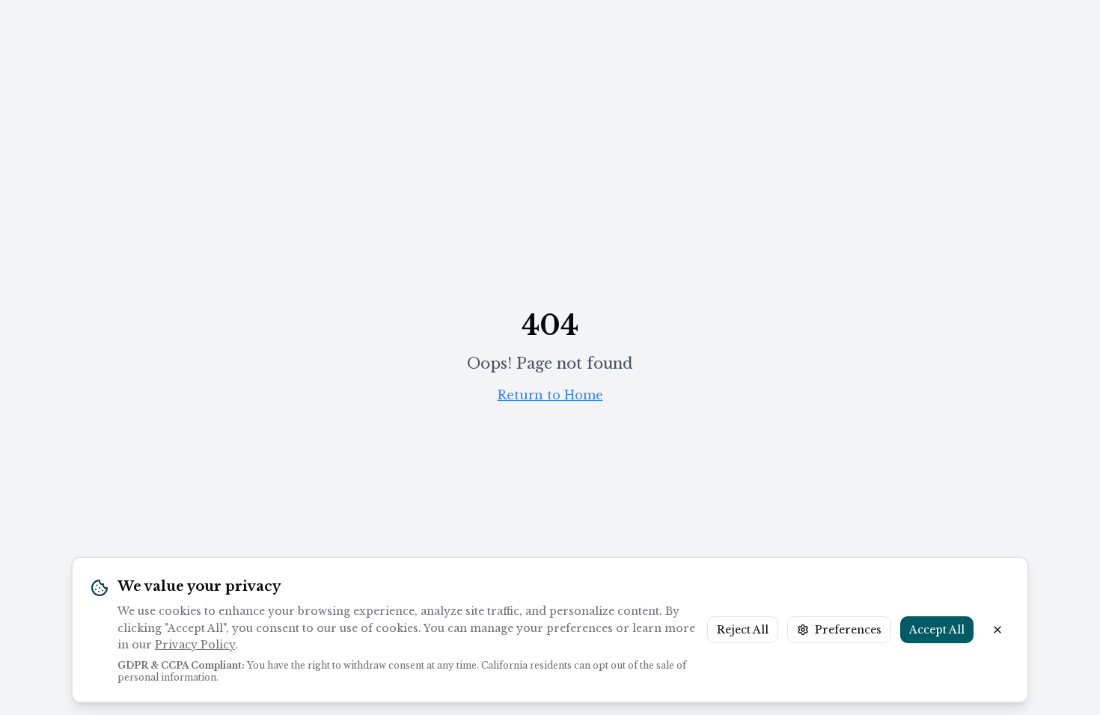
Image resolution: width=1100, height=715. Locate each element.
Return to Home (550, 394)
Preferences (848, 629)
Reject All (743, 629)
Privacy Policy (195, 644)
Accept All (937, 629)
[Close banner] (997, 630)
